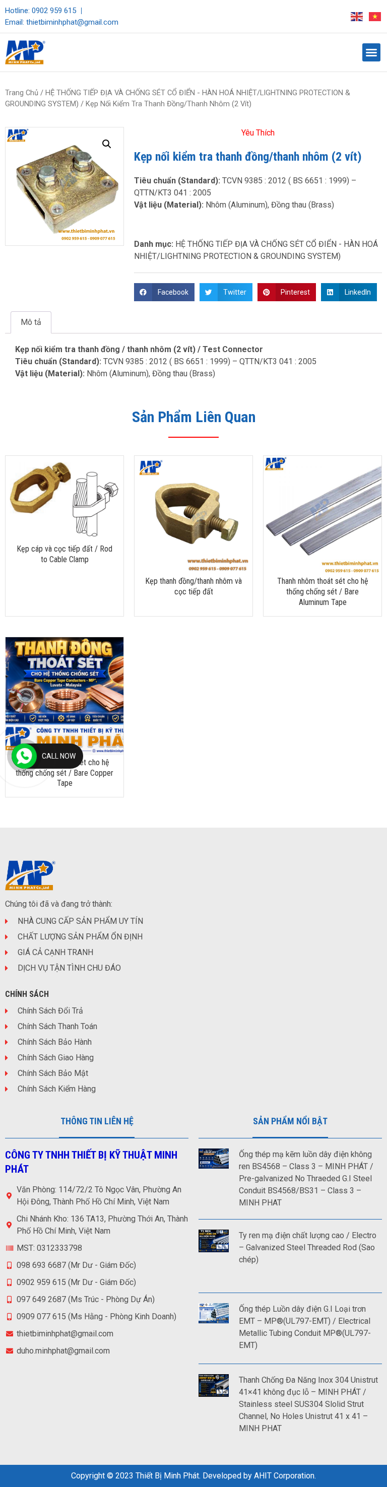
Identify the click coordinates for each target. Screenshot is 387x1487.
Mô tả (31, 322)
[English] (357, 16)
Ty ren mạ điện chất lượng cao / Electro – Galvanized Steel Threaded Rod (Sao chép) (307, 1247)
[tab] (31, 322)
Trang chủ (21, 92)
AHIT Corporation (284, 1475)
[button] (371, 52)
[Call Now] (24, 756)
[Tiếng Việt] (375, 16)
